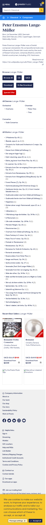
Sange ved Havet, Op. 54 (16, 259)
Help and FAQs (7, 447)
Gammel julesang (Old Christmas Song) (22, 186)
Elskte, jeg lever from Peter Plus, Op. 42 (22, 161)
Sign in (4, 434)
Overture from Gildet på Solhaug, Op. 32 (22, 232)
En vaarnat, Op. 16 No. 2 (16, 164)
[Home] (4, 17)
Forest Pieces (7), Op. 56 (16, 182)
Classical (14, 17)
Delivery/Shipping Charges (12, 454)
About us (5, 396)
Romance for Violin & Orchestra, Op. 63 (22, 249)
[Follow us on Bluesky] (14, 420)
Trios (30, 112)
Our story (5, 407)
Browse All (8, 78)
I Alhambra (11, 211)
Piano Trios (32, 109)
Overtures (9, 109)
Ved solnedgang (13, 302)
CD (19, 78)
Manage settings (16, 521)
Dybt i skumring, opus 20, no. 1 (18, 157)
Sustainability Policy (9, 410)
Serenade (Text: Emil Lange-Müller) (20, 266)
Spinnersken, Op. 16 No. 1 (16, 286)
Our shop (5, 403)
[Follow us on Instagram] (19, 420)
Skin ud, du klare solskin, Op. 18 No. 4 (21, 282)
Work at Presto (8, 414)
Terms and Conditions (10, 461)
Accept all (37, 521)
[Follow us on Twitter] (9, 420)
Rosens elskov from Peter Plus (18, 256)
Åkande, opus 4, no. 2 (15, 141)
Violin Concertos (12, 123)
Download (8, 85)
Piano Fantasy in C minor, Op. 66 (19, 235)
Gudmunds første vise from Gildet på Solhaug (24, 198)
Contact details (8, 474)
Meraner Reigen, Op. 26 (16, 225)
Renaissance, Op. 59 (15, 246)
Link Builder (6, 451)
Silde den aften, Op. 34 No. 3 (18, 273)
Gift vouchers (7, 444)
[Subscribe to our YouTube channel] (24, 420)
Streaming (6, 437)
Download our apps (9, 482)
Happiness (11, 202)
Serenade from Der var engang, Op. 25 (21, 270)
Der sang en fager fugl (15, 154)
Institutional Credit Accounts (12, 458)
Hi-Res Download (25, 85)
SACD (28, 78)
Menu (7, 4)
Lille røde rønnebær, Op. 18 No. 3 (19, 221)
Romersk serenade (14, 253)
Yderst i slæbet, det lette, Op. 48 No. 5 (21, 305)
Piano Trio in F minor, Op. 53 (17, 239)
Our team (6, 400)
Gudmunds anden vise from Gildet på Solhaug (24, 195)
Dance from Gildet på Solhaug (18, 150)
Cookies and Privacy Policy (12, 465)
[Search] (41, 10)
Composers (27, 17)
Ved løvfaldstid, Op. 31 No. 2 (18, 299)
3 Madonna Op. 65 (14, 137)
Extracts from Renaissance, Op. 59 (20, 173)
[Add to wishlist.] (18, 362)
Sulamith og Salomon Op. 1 (17, 289)
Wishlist (5, 441)
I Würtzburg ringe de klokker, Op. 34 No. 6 (22, 214)
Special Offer (9, 92)
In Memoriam (12, 218)
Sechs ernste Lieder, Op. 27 (17, 263)
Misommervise (12, 228)
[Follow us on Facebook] (4, 420)
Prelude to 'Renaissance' (16, 242)
